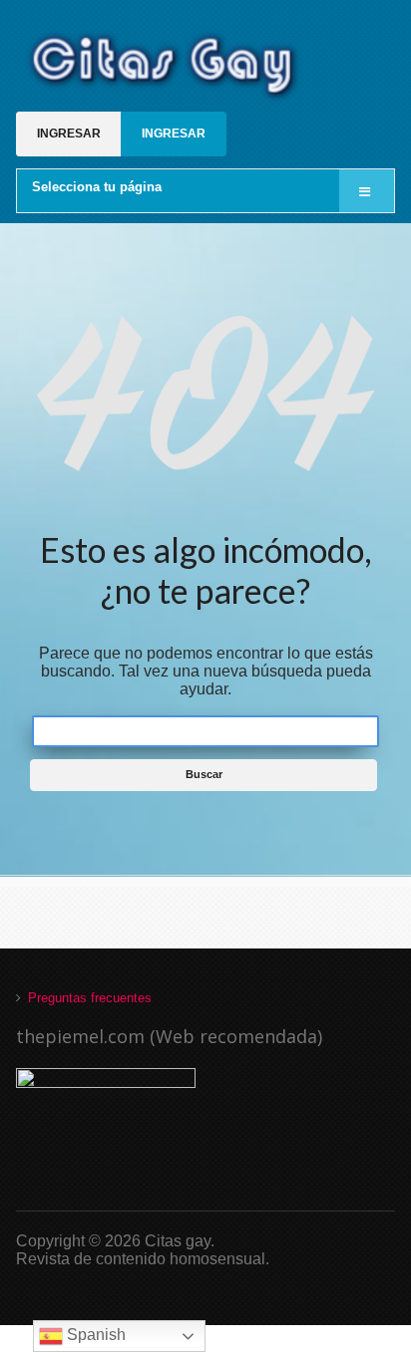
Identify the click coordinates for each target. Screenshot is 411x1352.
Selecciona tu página (97, 186)
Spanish (94, 1334)
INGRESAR (69, 133)
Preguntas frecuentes (90, 997)
